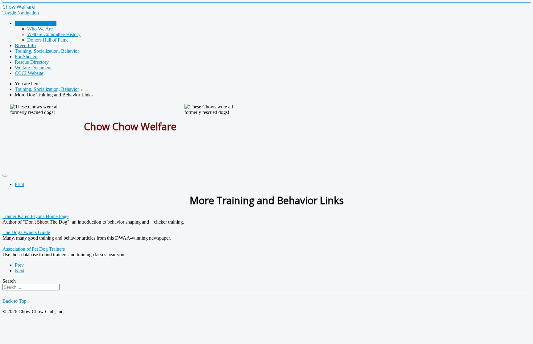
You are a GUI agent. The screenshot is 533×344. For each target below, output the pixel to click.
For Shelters (26, 56)
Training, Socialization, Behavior (47, 51)
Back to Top (14, 301)
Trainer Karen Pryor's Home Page (35, 216)
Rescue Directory (32, 62)
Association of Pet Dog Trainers (33, 249)
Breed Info (25, 45)
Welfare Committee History (54, 34)
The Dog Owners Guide (26, 232)
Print (19, 184)
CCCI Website (29, 73)
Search (9, 281)
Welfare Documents (34, 67)
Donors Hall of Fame (47, 39)
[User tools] (4, 175)
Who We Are (40, 28)
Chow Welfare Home (35, 23)
